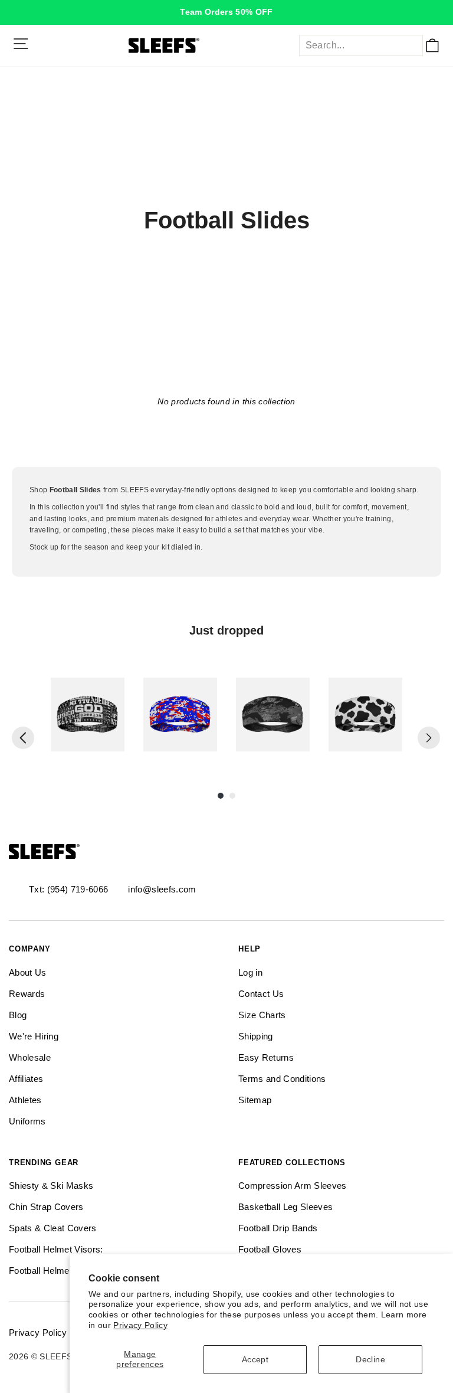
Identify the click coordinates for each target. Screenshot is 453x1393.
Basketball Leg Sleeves (285, 1207)
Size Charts (262, 1015)
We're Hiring (33, 1036)
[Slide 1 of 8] (87, 714)
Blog (18, 1015)
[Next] (429, 738)
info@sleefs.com (162, 889)
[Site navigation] (20, 44)
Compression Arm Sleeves (292, 1186)
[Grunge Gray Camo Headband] (273, 714)
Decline (370, 1359)
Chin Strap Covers (46, 1207)
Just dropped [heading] (226, 630)
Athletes (25, 1100)
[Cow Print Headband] (365, 714)
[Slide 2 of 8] (180, 714)
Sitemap (254, 1100)
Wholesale (30, 1057)
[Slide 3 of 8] (272, 714)
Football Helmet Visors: (56, 1249)
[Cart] (432, 45)
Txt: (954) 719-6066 (68, 889)
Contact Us (261, 994)
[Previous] (23, 738)
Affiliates (26, 1079)
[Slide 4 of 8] (365, 714)
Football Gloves (269, 1249)
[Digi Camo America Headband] (180, 714)
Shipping (255, 1036)
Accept (255, 1359)
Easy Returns (266, 1057)
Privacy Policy (140, 1325)
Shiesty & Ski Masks (51, 1186)
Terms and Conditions (282, 1079)
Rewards (27, 994)
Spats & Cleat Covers (53, 1228)
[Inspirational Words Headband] (87, 714)
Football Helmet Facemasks (66, 1271)
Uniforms (27, 1121)
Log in (250, 972)
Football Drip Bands (277, 1228)
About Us (28, 972)
